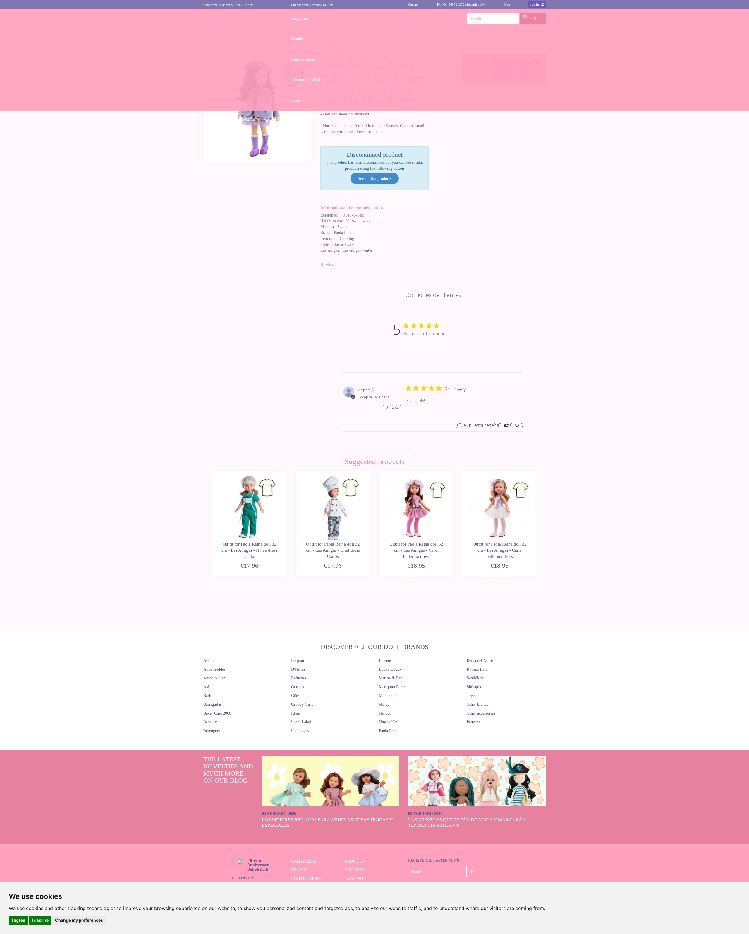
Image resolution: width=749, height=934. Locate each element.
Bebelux (210, 722)
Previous (211, 524)
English (226, 4)
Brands (297, 39)
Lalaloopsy (300, 731)
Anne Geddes (214, 669)
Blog (507, 4)
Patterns (473, 722)
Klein (295, 713)
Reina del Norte (480, 660)
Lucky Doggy (390, 669)
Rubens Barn (477, 669)
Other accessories (481, 713)
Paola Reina (388, 731)
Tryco (472, 695)
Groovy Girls (302, 704)
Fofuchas (298, 678)
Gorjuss (297, 687)
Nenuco (385, 713)
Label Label (301, 722)
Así (206, 687)
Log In (535, 4)
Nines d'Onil (389, 722)
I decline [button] (40, 920)
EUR (310, 4)
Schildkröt (475, 678)
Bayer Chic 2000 (217, 713)
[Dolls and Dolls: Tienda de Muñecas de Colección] (242, 18)
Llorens (385, 660)
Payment (354, 879)
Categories (299, 18)
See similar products (374, 178)
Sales (295, 100)
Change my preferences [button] (79, 920)
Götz (295, 695)
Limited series (303, 59)
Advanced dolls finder (309, 80)
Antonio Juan (214, 678)
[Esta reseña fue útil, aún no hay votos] (506, 425)
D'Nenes (298, 669)
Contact (413, 4)
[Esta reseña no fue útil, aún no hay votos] (517, 425)
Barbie (208, 695)
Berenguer (211, 731)
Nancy (384, 704)
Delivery (354, 870)
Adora (208, 660)
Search (513, 18)
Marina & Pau (390, 678)
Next (538, 524)
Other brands (477, 704)
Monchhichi (388, 695)
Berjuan (297, 660)
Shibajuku (475, 687)
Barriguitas (212, 704)
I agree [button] (18, 920)
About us (354, 861)
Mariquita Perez (392, 687)
